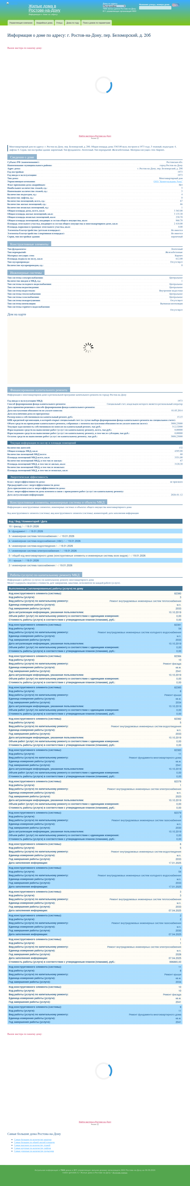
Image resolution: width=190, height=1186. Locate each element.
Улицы (59, 22)
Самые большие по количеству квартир (32, 1139)
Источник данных (120, 1172)
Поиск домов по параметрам (96, 22)
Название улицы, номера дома (154, 4)
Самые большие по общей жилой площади (34, 1142)
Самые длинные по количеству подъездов (34, 1151)
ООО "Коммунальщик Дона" (168, 181)
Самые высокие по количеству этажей (32, 1145)
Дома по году (72, 22)
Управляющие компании (20, 22)
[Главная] (12, 3)
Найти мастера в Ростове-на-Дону (95, 135)
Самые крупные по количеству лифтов (32, 1148)
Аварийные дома (44, 22)
